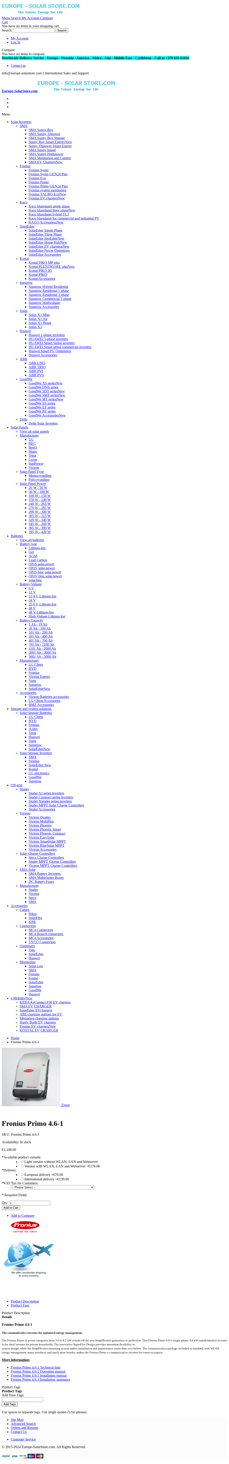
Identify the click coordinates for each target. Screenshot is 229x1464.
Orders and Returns (24, 1428)
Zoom (65, 1105)
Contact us (18, 65)
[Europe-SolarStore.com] (41, 14)
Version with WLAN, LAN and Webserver (62, 1166)
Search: (7, 30)
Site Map (17, 1420)
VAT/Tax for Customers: (20, 1183)
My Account (19, 38)
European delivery (43, 1175)
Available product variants (21, 1157)
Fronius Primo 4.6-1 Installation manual (39, 1375)
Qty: (5, 1203)
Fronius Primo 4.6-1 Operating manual (38, 1371)
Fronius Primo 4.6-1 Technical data (35, 1367)
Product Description (25, 1301)
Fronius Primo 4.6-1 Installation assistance (40, 1379)
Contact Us (19, 1432)
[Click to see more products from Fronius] (25, 1231)
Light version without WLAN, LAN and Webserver (61, 1162)
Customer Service (23, 1439)
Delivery (9, 1170)
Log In (15, 42)
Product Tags (20, 1305)
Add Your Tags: (13, 1395)
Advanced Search (23, 1424)
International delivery (46, 1179)
